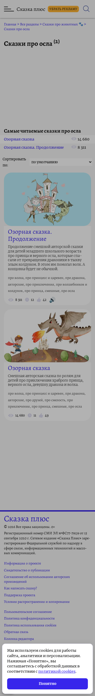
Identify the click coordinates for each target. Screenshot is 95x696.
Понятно (47, 683)
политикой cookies (56, 671)
